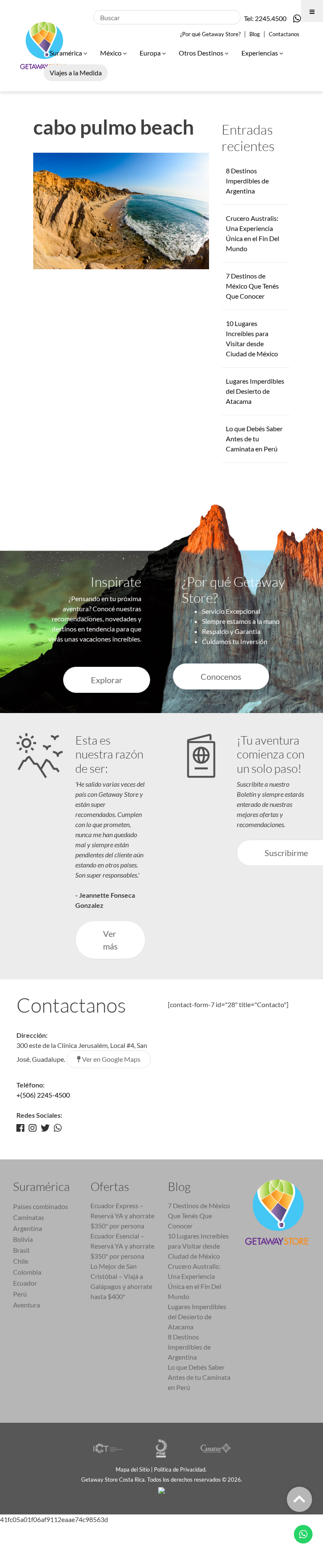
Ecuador (25, 1283)
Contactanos (284, 34)
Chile (20, 1261)
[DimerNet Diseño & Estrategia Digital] (161, 1489)
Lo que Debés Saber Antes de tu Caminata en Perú (254, 438)
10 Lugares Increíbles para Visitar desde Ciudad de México (198, 1246)
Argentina (27, 1228)
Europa (151, 53)
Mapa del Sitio (133, 1469)
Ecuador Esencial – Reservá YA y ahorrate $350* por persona (122, 1246)
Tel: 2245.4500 (265, 18)
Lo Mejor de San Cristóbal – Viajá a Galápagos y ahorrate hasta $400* (121, 1281)
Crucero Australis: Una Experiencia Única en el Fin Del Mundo (194, 1281)
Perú (20, 1294)
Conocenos (221, 676)
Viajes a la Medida (76, 73)
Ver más (110, 939)
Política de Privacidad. (181, 1469)
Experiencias (260, 53)
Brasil (21, 1250)
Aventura (26, 1305)
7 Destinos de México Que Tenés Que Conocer (252, 286)
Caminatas (28, 1217)
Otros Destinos (202, 53)
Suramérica (66, 53)
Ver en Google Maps (110, 1059)
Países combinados (40, 1206)
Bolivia (23, 1239)
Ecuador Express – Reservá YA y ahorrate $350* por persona (122, 1215)
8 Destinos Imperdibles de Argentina (247, 181)
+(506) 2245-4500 (43, 1095)
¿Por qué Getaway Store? (210, 34)
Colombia (27, 1272)
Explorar (106, 680)
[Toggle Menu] (312, 11)
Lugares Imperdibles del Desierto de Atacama (255, 391)
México (111, 53)
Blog (254, 34)
